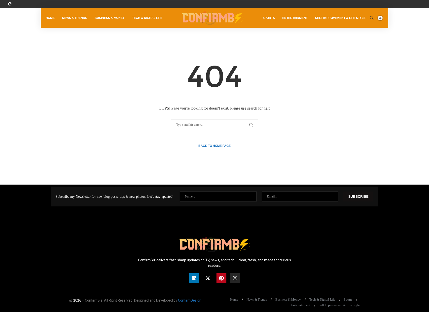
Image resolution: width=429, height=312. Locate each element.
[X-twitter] (208, 278)
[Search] (371, 18)
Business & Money (110, 18)
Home (50, 18)
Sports (269, 18)
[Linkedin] (194, 278)
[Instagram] (235, 278)
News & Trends (74, 18)
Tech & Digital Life (147, 18)
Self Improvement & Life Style (340, 18)
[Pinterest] (221, 278)
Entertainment (295, 18)
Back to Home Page (214, 146)
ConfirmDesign (189, 300)
